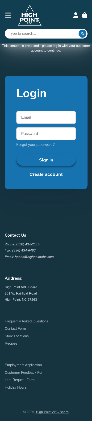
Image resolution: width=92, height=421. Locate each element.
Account (76, 15)
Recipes (11, 343)
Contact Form (15, 328)
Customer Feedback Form (25, 372)
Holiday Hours (16, 387)
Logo (30, 15)
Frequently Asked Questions (26, 321)
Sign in (46, 160)
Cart (85, 15)
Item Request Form (20, 380)
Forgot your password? (35, 144)
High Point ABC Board (52, 412)
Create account (46, 174)
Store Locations (17, 336)
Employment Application (23, 365)
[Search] (83, 34)
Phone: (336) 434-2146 (22, 244)
